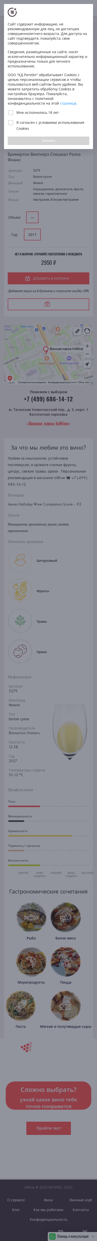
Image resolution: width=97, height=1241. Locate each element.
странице (68, 103)
